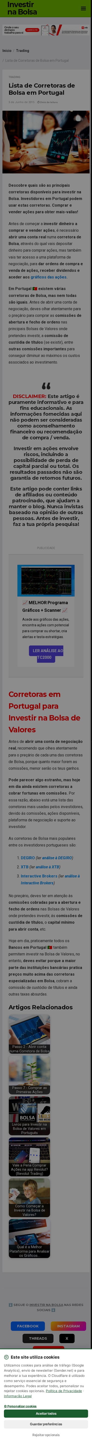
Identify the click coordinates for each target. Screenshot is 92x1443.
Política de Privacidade (64, 1391)
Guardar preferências (46, 1424)
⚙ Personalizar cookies (20, 1406)
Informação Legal (18, 1396)
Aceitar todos (46, 1413)
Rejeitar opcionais (46, 1435)
